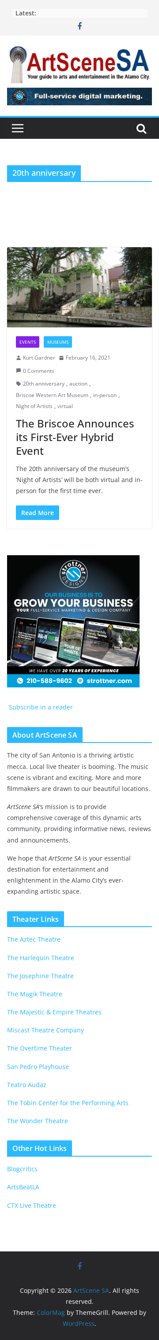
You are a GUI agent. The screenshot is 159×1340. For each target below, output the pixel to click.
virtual (65, 406)
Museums (57, 342)
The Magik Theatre (34, 994)
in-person (105, 395)
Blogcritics (22, 1169)
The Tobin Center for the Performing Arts (68, 1103)
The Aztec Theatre (34, 939)
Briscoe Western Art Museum (52, 395)
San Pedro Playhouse (38, 1066)
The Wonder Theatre (37, 1121)
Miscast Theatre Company (45, 1030)
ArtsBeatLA (23, 1187)
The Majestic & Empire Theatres (54, 1012)
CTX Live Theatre (31, 1205)
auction (78, 383)
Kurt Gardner (39, 357)
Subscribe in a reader (40, 707)
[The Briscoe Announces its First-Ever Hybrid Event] (79, 287)
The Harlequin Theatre (40, 958)
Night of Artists (34, 406)
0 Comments (38, 371)
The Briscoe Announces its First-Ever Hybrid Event (75, 437)
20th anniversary (43, 383)
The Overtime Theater (39, 1048)
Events (27, 342)
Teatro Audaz (26, 1084)
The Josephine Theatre (40, 976)
